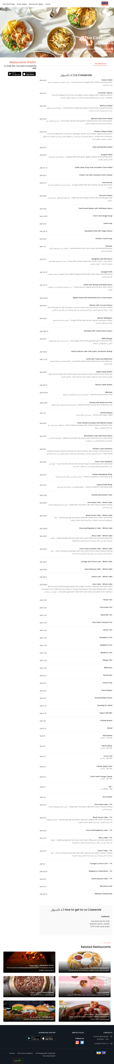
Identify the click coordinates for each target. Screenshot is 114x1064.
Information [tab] (100, 64)
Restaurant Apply (36, 4)
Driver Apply (22, 4)
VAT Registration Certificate (45, 1053)
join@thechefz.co (101, 1043)
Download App (9, 4)
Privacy (12, 1053)
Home (47, 4)
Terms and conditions (25, 1053)
